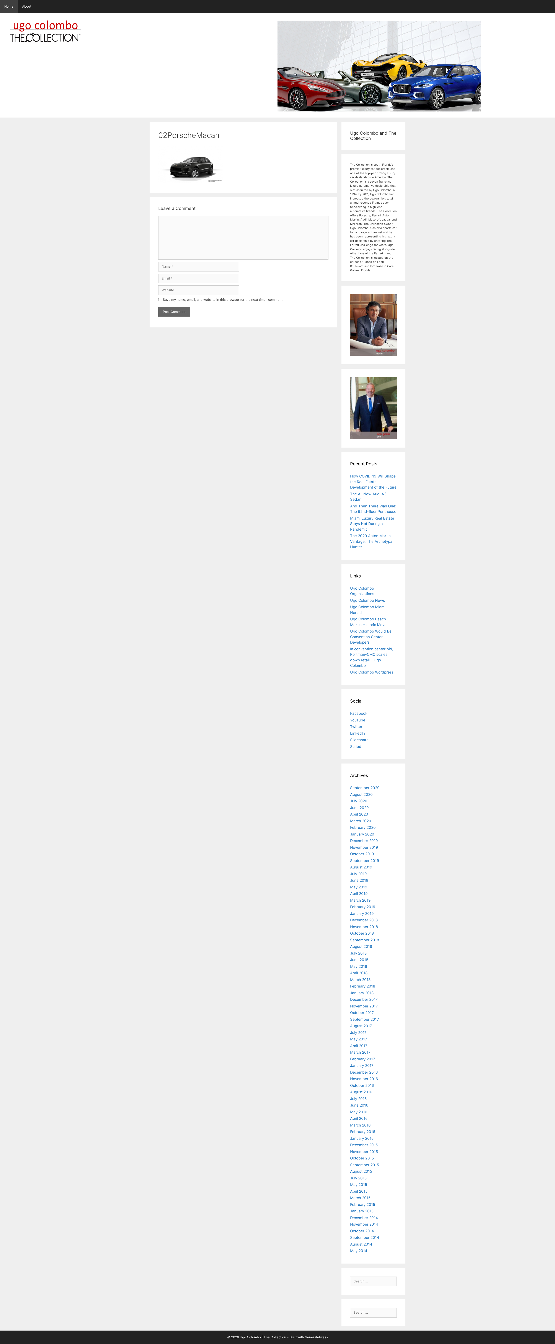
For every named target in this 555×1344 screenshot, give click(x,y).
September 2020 (365, 788)
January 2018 (362, 993)
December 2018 (364, 920)
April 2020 (359, 814)
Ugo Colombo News (367, 600)
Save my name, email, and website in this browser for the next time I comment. (223, 300)
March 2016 (360, 1125)
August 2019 (361, 867)
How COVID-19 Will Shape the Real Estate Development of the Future (373, 481)
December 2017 (364, 999)
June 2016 (359, 1105)
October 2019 (362, 854)
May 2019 (358, 887)
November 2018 (364, 927)
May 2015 (358, 1184)
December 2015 (364, 1145)
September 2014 (364, 1237)
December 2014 (364, 1218)
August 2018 (361, 946)
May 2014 (358, 1251)
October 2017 (362, 1012)
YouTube (357, 720)
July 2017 (358, 1032)
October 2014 (362, 1231)
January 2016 (362, 1138)
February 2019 (362, 907)
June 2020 (359, 808)
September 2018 (364, 940)
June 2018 (359, 960)
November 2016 (364, 1079)
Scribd (355, 746)
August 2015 (361, 1171)
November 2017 (364, 1006)
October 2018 (362, 933)
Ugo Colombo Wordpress (372, 672)
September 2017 (364, 1019)
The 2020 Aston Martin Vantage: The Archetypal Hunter (371, 541)
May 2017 (358, 1039)
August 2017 (361, 1026)
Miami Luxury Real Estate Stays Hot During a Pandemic (372, 523)
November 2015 (364, 1151)
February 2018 (362, 986)
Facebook (358, 713)
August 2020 (361, 794)
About (26, 6)
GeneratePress (316, 1337)
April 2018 (358, 973)
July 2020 (358, 801)
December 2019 (364, 841)
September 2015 (364, 1165)
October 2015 (362, 1158)
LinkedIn (357, 733)
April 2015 (358, 1191)
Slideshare (359, 740)
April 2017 (358, 1046)
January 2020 (362, 834)
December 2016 (364, 1072)
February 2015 (362, 1204)
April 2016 (359, 1118)
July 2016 (358, 1099)
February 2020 (363, 827)
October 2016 (362, 1085)
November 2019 (364, 847)
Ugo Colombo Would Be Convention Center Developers (371, 636)
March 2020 (360, 821)
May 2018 (358, 966)
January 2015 (362, 1211)
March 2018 (360, 980)
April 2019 (359, 893)
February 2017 (362, 1059)
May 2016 (358, 1112)
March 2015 (360, 1198)
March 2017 (360, 1052)
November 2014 (364, 1224)
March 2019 (360, 900)
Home (8, 6)
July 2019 (358, 874)
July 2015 (358, 1178)
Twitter (356, 726)
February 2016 (362, 1132)
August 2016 (361, 1092)
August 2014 (361, 1244)
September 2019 (364, 860)
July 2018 (358, 953)
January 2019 (362, 913)
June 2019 (359, 880)
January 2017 (362, 1065)
